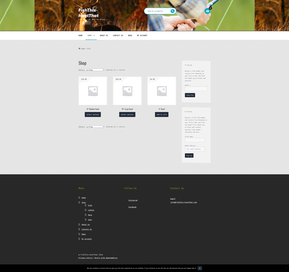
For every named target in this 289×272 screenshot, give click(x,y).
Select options (92, 114)
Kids (90, 205)
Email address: (190, 145)
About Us (104, 35)
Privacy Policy (85, 258)
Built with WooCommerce (106, 258)
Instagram (133, 200)
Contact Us (118, 35)
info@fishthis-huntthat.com (183, 202)
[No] (286, 268)
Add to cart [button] (162, 114)
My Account (142, 35)
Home (80, 35)
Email (187, 85)
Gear (90, 220)
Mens (90, 215)
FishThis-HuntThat (88, 12)
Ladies (91, 210)
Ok (200, 268)
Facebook (132, 207)
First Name (189, 136)
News (130, 35)
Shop (89, 35)
